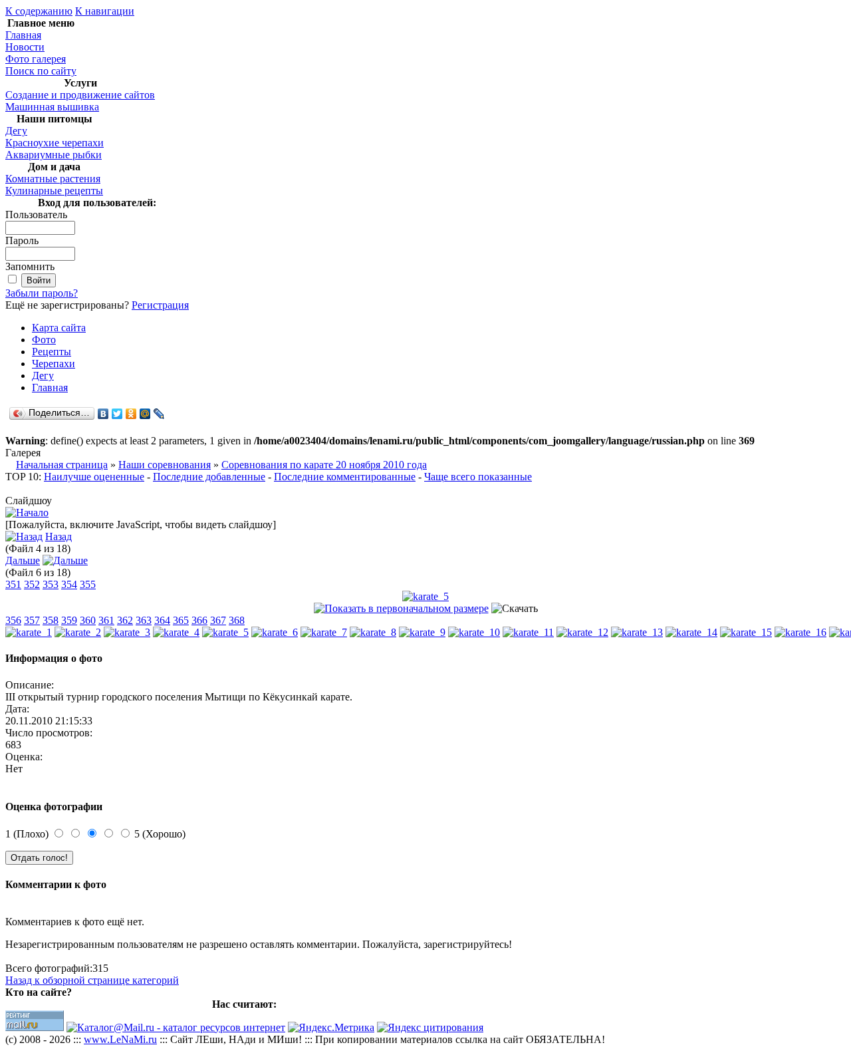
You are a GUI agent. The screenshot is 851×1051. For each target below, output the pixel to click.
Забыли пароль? (41, 293)
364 (162, 620)
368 (237, 620)
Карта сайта (59, 327)
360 (88, 620)
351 (13, 584)
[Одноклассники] (131, 413)
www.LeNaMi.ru (120, 1039)
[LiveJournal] (159, 413)
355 (88, 584)
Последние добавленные (209, 476)
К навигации (104, 11)
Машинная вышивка (52, 106)
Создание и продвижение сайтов (80, 94)
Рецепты (51, 351)
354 (69, 584)
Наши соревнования (164, 464)
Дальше (22, 560)
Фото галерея (35, 59)
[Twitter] (117, 413)
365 (181, 620)
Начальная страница (62, 464)
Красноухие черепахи (54, 142)
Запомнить (30, 266)
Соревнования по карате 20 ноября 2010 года (324, 464)
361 (106, 620)
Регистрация (160, 305)
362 (125, 620)
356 (13, 620)
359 (69, 620)
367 (218, 620)
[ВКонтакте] (103, 413)
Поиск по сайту (40, 70)
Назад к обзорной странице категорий (92, 980)
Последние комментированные (345, 476)
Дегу (16, 130)
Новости (25, 47)
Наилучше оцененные (94, 476)
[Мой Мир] (145, 413)
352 (32, 584)
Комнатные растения (52, 178)
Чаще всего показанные (478, 476)
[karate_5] (425, 596)
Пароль (22, 240)
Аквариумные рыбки (53, 154)
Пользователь (36, 214)
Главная (23, 35)
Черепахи (53, 363)
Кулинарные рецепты (54, 190)
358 (51, 620)
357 (32, 620)
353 (51, 584)
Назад (58, 536)
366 (199, 620)
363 (144, 620)
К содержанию (38, 11)
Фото (44, 339)
